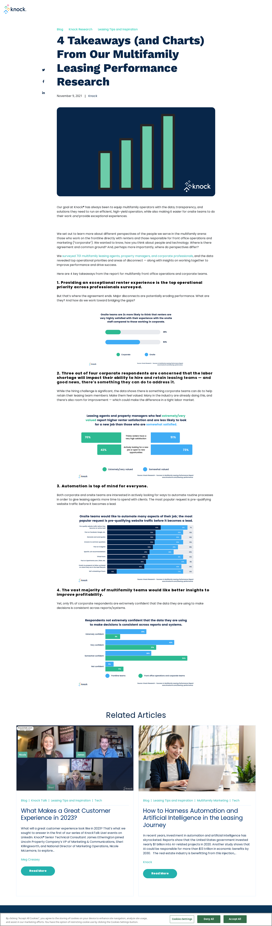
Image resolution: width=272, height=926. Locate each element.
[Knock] (15, 9)
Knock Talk (39, 800)
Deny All (209, 919)
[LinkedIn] (43, 92)
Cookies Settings (182, 919)
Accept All (235, 919)
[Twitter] (43, 69)
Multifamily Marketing (212, 800)
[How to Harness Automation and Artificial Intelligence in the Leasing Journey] (197, 759)
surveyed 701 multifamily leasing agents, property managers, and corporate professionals (127, 256)
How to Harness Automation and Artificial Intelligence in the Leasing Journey (193, 818)
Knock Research (80, 29)
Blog (60, 29)
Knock (92, 96)
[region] (136, 919)
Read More (38, 871)
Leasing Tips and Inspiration (118, 29)
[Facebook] (43, 81)
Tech (98, 800)
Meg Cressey (30, 859)
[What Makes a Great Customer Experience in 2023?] (74, 758)
